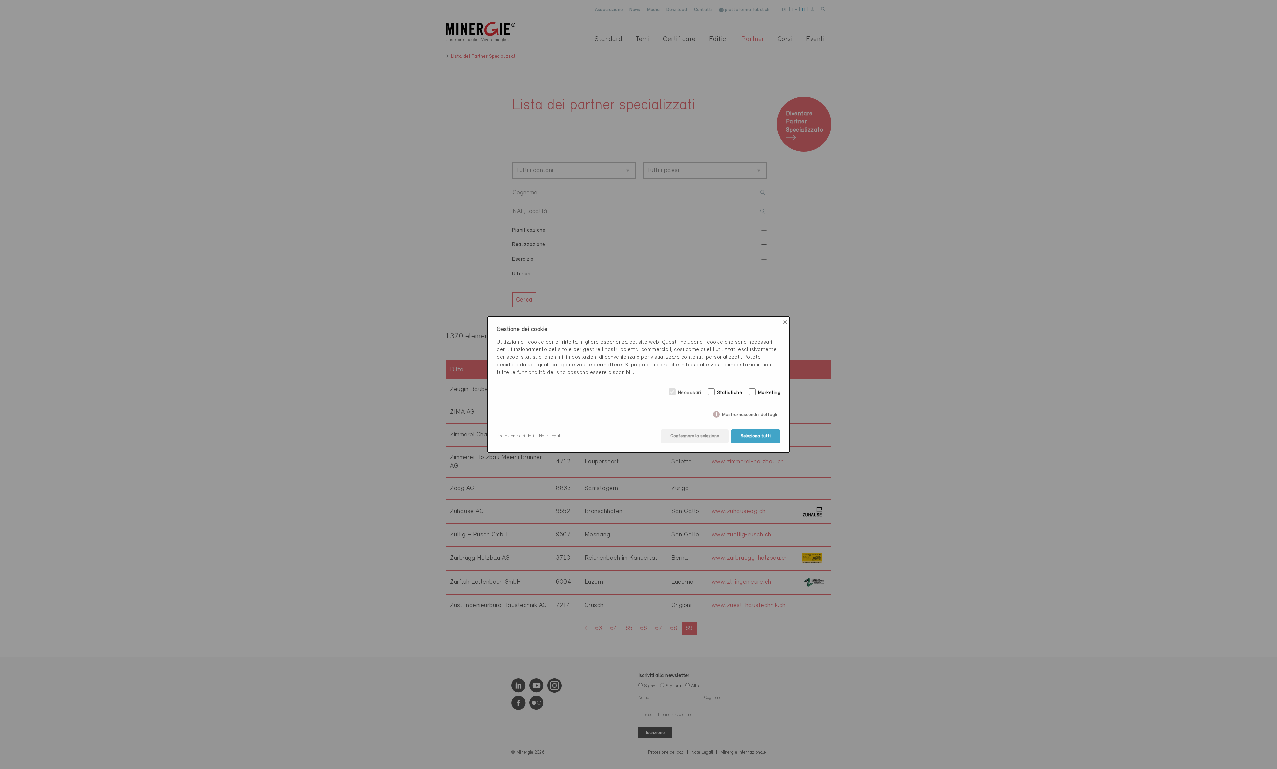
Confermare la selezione (694, 436)
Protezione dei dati (515, 436)
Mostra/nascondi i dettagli (749, 413)
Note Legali (550, 436)
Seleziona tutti (756, 436)
